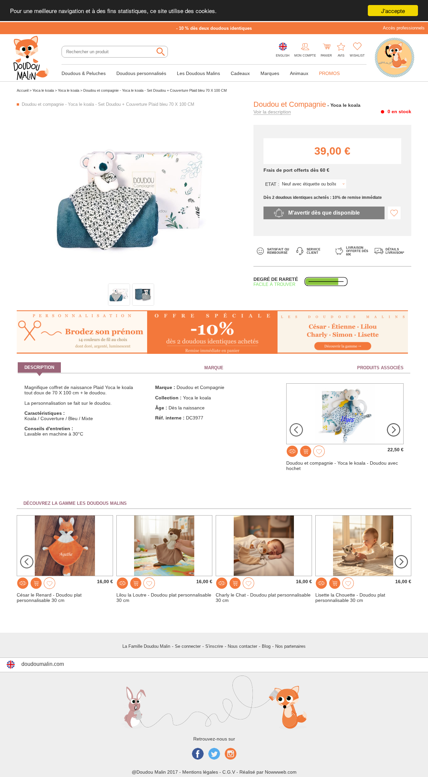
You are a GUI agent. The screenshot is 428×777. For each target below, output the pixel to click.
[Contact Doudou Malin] (394, 58)
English (283, 55)
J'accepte (393, 10)
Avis (341, 55)
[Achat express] (306, 451)
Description (39, 367)
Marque (213, 367)
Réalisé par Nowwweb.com (268, 772)
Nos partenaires (290, 646)
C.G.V (228, 772)
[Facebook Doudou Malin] (197, 754)
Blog (266, 646)
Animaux (299, 73)
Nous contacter (242, 646)
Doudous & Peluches (84, 73)
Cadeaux (240, 73)
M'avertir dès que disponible (324, 213)
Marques (269, 73)
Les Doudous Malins (198, 73)
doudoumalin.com (42, 664)
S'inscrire (214, 646)
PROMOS (329, 73)
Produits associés (380, 367)
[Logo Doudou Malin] (33, 58)
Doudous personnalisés (141, 73)
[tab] (83, 367)
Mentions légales (200, 772)
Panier (326, 55)
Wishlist (357, 55)
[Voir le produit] (292, 451)
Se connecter (188, 646)
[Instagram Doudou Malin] (230, 754)
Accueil (22, 90)
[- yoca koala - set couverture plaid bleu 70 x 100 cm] (119, 295)
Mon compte (305, 55)
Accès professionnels (404, 27)
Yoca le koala (43, 90)
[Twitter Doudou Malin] (214, 754)
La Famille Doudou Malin (146, 646)
